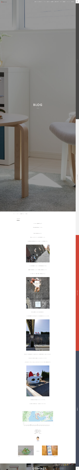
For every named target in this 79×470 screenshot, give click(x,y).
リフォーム (68, 1)
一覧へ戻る (37, 451)
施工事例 (52, 1)
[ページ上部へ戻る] (77, 468)
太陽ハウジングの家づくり (38, 1)
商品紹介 (64, 1)
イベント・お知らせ (47, 1)
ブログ (61, 1)
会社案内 (72, 1)
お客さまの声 (57, 1)
